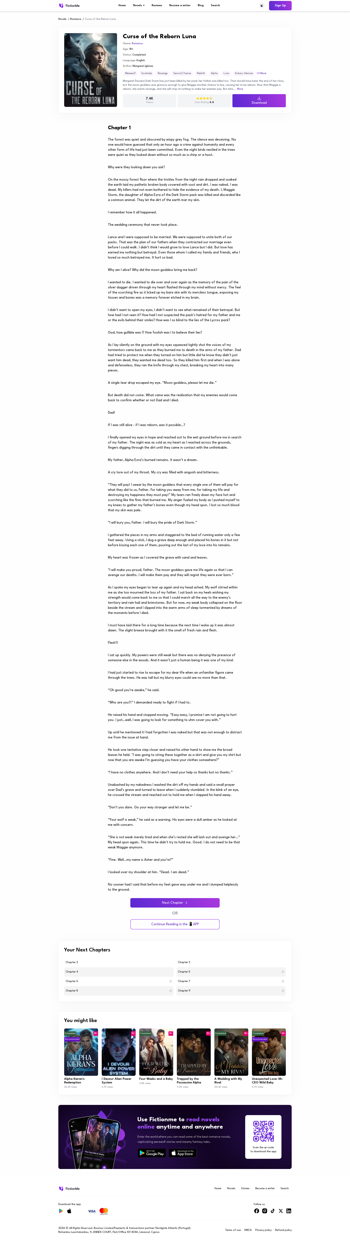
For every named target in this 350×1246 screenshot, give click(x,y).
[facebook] (257, 1212)
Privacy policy (263, 1230)
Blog (201, 5)
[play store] (151, 1153)
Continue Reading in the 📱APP (175, 924)
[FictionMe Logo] (69, 1189)
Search (215, 5)
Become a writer (179, 5)
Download (259, 103)
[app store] (182, 1153)
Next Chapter (172, 902)
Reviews (157, 5)
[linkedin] (289, 1212)
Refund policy (283, 1230)
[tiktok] (273, 1212)
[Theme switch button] (262, 6)
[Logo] (69, 6)
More (240, 89)
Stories (245, 1188)
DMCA (248, 1230)
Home (122, 5)
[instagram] (265, 1212)
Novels (138, 5)
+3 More (261, 73)
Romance (75, 19)
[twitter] (281, 1212)
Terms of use (233, 1230)
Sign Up (280, 5)
